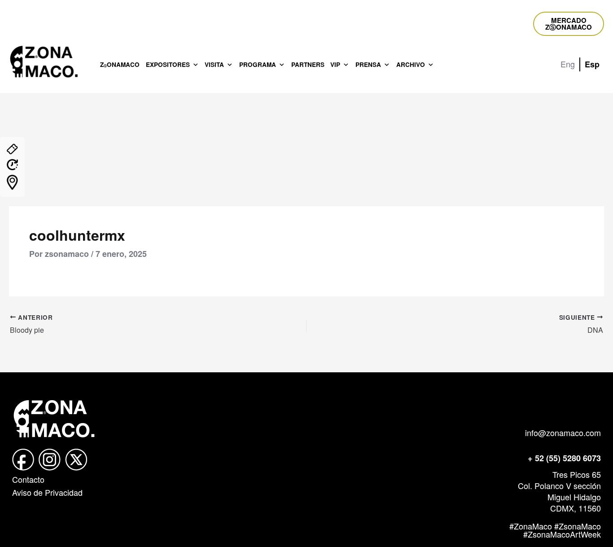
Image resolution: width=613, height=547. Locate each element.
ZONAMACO (120, 64)
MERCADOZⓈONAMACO (568, 23)
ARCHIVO (410, 64)
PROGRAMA (257, 64)
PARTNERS (307, 64)
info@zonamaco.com (563, 432)
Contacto (28, 479)
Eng (567, 64)
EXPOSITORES (168, 64)
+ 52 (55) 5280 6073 (564, 458)
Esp (592, 64)
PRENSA (368, 64)
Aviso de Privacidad (47, 492)
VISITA (214, 64)
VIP (335, 64)
